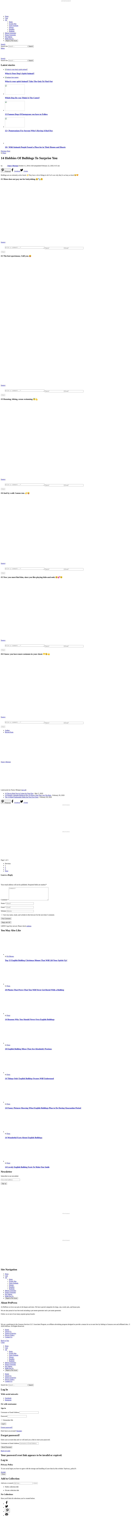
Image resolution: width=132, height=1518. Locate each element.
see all (24, 790)
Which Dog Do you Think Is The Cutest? (22, 98)
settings (29, 926)
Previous (3, 151)
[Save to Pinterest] (7, 1510)
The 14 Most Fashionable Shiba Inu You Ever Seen (21, 797)
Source (3, 242)
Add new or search (7, 1483)
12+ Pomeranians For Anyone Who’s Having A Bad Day (29, 131)
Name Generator (10, 35)
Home (7, 1330)
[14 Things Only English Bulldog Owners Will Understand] (68, 1063)
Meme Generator (10, 33)
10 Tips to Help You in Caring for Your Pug (19, 793)
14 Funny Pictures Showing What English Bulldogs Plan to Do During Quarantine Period (43, 1108)
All (6, 20)
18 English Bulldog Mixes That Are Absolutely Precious (28, 1049)
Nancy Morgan (6, 762)
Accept (3, 1472)
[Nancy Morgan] (14, 760)
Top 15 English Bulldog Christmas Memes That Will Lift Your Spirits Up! (36, 960)
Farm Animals (13, 25)
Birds (11, 22)
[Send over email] (6, 1515)
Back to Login (5, 1451)
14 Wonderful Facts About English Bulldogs (23, 1138)
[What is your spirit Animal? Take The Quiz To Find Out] (68, 77)
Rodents (11, 31)
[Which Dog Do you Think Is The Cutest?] (68, 90)
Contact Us (8, 1337)
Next (8, 151)
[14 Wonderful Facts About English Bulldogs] (68, 1122)
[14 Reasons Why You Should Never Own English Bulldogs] (68, 1004)
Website (3, 911)
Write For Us (9, 38)
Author (7, 730)
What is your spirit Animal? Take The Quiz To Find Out (29, 81)
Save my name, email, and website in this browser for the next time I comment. (29, 915)
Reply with (6, 922)
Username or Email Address (10, 1412)
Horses (11, 27)
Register (19, 1431)
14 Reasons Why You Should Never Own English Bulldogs (29, 1019)
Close (3, 1342)
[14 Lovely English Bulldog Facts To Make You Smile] (68, 1151)
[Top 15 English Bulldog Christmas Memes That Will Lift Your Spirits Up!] (68, 944)
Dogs (6, 16)
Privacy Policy (9, 1335)
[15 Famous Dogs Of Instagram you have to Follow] (68, 106)
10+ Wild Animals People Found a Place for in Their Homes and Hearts (35, 147)
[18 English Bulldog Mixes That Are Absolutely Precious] (68, 1033)
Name (3, 903)
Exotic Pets (12, 24)
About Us (8, 1331)
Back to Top (5, 1340)
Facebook (8, 1398)
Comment (4, 900)
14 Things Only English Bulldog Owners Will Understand (29, 1078)
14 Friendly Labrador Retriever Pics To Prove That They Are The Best (28, 795)
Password (4, 1416)
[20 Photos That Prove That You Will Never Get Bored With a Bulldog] (68, 974)
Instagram (8, 1400)
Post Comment (6, 918)
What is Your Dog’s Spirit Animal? (19, 73)
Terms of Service (10, 1333)
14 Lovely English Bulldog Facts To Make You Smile (27, 1167)
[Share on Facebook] (6, 1504)
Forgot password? (6, 1427)
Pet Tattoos (8, 37)
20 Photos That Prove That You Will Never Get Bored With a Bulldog (34, 990)
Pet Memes (10, 956)
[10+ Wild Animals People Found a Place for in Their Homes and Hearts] (68, 139)
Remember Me (8, 1420)
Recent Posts (9, 732)
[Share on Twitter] (6, 1507)
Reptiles (11, 29)
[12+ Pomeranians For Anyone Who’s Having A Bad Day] (68, 122)
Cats (6, 18)
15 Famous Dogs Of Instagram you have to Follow (26, 114)
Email (3, 907)
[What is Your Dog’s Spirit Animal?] (68, 69)
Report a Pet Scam (11, 40)
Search (31, 46)
